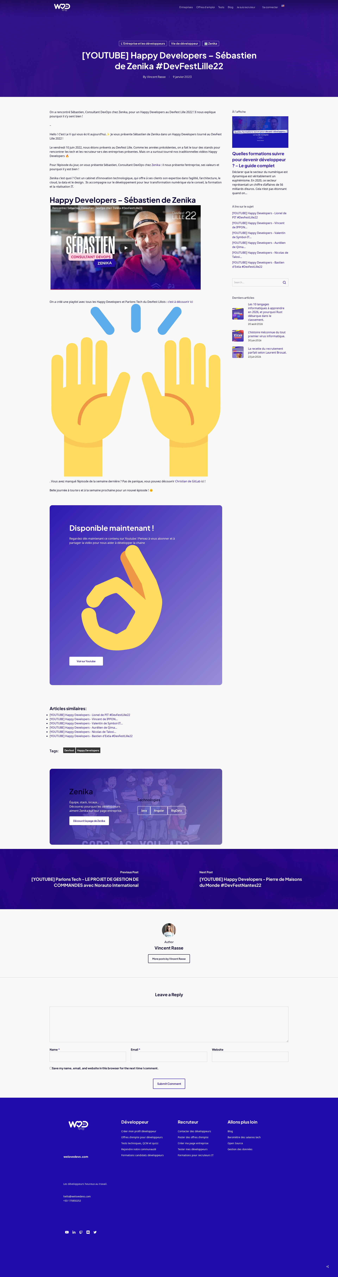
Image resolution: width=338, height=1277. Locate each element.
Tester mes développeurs (193, 1149)
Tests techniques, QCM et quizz (139, 1143)
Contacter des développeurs (194, 1131)
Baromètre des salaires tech (244, 1137)
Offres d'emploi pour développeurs (142, 1137)
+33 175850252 (72, 1200)
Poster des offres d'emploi (193, 1137)
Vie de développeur (184, 43)
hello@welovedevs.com (77, 1196)
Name (55, 1049)
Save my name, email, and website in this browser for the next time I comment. (105, 1068)
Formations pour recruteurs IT (196, 1155)
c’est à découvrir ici (181, 302)
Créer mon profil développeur (138, 1131)
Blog (230, 1131)
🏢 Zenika (210, 43)
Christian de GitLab (188, 481)
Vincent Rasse (156, 77)
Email (135, 1049)
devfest (69, 750)
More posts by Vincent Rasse (169, 958)
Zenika (156, 165)
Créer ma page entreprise (193, 1143)
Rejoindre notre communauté (138, 1149)
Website (217, 1049)
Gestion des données (240, 1149)
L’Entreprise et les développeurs (143, 43)
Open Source (235, 1143)
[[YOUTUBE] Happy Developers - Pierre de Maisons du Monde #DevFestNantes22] (253, 879)
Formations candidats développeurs (142, 1155)
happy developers (88, 750)
